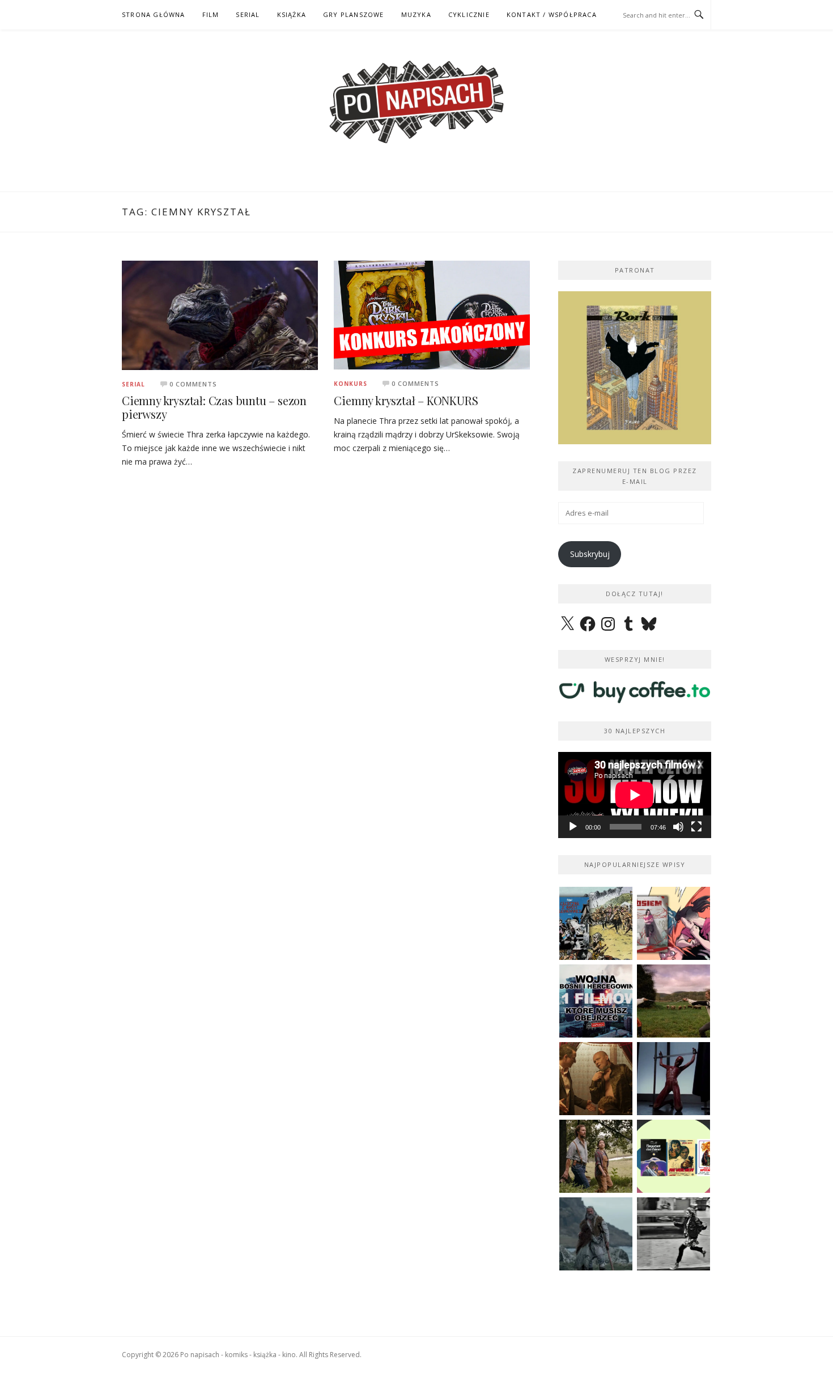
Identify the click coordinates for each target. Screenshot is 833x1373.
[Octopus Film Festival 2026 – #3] (673, 1156)
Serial (133, 384)
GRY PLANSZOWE (353, 14)
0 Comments (193, 384)
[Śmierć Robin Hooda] (596, 1234)
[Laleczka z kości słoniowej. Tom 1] (596, 923)
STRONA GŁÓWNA (153, 14)
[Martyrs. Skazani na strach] (673, 1078)
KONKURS (350, 383)
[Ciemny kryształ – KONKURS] (432, 314)
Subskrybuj (590, 554)
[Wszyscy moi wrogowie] (596, 1156)
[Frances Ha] (673, 1234)
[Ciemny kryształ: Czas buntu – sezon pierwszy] (220, 314)
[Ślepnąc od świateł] (596, 1078)
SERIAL (248, 14)
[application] (634, 795)
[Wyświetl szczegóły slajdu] (634, 367)
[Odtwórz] (573, 826)
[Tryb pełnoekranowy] (696, 826)
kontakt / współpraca (552, 14)
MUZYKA (416, 14)
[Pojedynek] (673, 1001)
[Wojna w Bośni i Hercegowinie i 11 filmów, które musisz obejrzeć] (596, 1001)
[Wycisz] (678, 826)
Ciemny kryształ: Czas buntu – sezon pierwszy (214, 407)
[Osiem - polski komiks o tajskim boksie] (673, 923)
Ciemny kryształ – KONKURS (406, 400)
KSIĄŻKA (291, 14)
